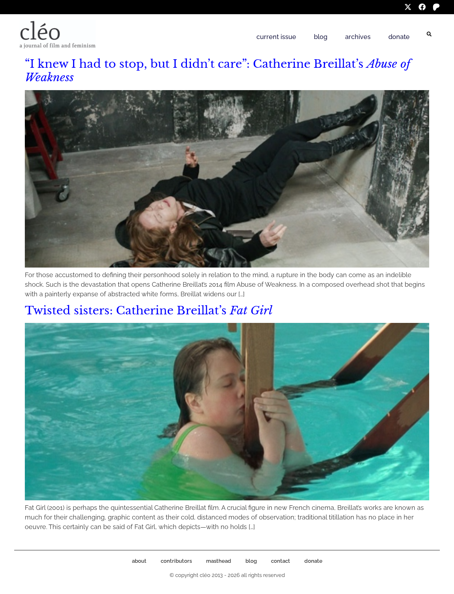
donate (399, 36)
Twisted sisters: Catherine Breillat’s (148, 310)
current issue (276, 36)
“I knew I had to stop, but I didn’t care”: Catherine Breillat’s (217, 70)
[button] (429, 34)
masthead (218, 561)
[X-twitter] (407, 7)
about (139, 561)
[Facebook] (422, 7)
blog (320, 36)
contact (280, 561)
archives (358, 36)
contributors (176, 561)
